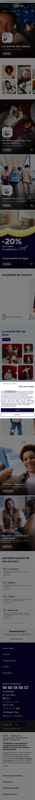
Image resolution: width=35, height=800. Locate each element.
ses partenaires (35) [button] (10, 391)
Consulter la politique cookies (8, 406)
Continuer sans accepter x (10, 383)
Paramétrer (17, 414)
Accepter (17, 410)
